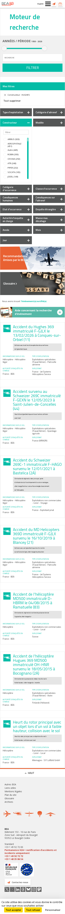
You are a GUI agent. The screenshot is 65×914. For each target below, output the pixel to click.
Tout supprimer (12, 101)
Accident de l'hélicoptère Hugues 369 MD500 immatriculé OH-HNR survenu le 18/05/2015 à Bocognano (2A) (34, 664)
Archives (9, 801)
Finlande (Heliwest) (40, 702)
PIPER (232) (13, 167)
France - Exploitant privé (43, 510)
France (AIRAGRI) (39, 440)
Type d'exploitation (13, 112)
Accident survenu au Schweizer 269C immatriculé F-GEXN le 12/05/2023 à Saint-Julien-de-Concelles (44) (37, 400)
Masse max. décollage (42, 219)
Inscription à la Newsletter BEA (60, 3)
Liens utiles (10, 787)
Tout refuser (33, 910)
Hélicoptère (8, 626)
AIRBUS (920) (13, 139)
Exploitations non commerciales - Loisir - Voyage (46, 501)
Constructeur (10, 122)
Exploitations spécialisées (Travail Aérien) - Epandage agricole (44, 431)
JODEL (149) (13, 176)
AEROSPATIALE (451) (14, 144)
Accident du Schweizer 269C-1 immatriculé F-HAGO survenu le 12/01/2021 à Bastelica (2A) (37, 466)
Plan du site (10, 794)
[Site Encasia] (27, 871)
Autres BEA (10, 784)
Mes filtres (9, 86)
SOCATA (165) (14, 172)
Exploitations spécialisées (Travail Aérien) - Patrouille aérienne (44, 362)
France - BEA (8, 373)
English (40, 3)
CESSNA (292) (14, 159)
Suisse (35, 636)
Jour (5, 240)
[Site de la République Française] (11, 870)
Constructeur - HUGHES (19, 95)
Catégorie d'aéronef (46, 112)
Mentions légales (13, 791)
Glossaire (9, 283)
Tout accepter (13, 910)
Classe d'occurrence (46, 188)
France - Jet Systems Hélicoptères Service (41, 373)
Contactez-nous (54, 3)
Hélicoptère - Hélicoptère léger (14, 361)
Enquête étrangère (46, 209)
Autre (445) (13, 150)
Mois (38, 230)
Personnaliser (52, 910)
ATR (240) (12, 163)
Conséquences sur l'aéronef (45, 199)
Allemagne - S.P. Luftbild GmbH (46, 760)
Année (6, 230)
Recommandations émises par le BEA (15, 258)
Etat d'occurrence (12, 209)
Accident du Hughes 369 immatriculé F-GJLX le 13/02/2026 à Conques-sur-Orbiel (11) (37, 333)
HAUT (31, 773)
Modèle (40, 122)
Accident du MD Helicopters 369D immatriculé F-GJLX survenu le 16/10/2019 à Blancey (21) (36, 536)
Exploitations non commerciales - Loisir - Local (46, 628)
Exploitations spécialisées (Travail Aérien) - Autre (44, 694)
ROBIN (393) (13, 154)
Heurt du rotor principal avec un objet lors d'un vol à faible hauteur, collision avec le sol (37, 726)
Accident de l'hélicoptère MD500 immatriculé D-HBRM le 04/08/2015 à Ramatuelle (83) (33, 600)
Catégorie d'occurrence (9, 188)
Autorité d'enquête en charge (13, 219)
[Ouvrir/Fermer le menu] (48, 3)
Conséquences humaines (10, 199)
